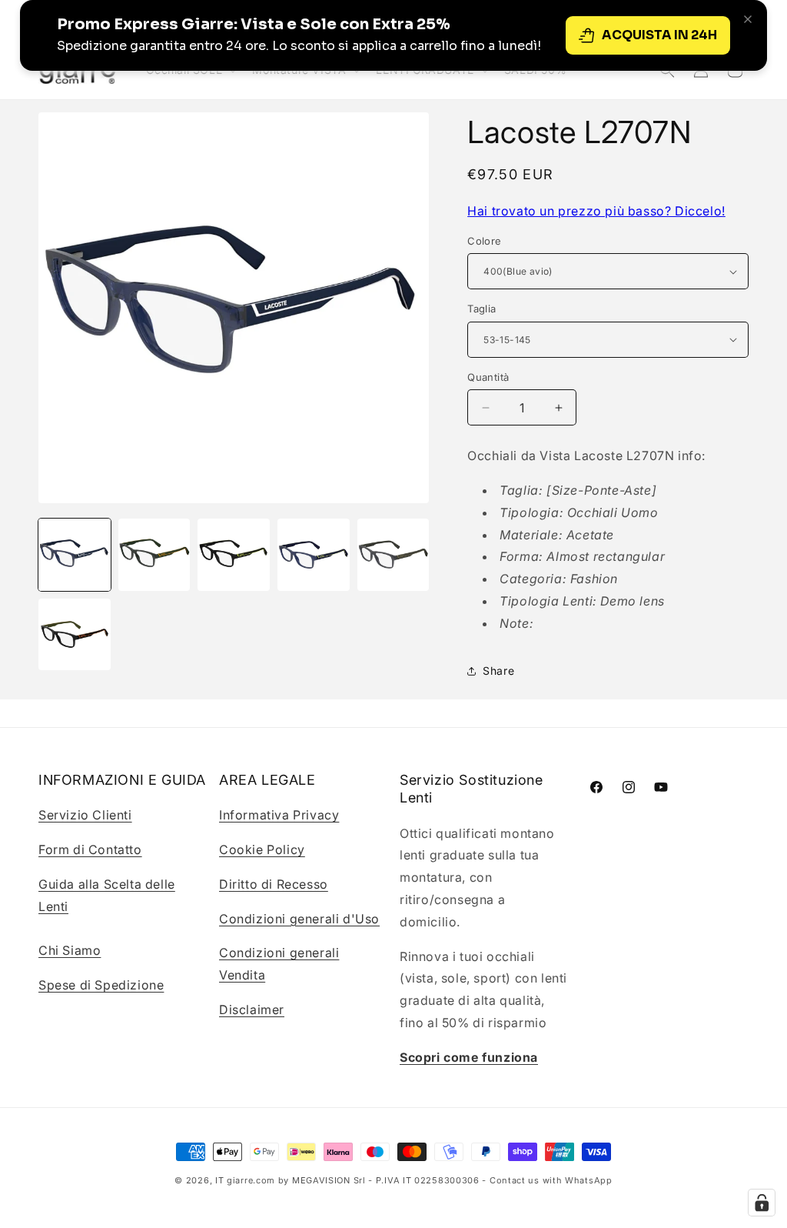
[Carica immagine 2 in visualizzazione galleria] (154, 555)
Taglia (481, 308)
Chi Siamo (69, 950)
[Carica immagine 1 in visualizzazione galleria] (74, 555)
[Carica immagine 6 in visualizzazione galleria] (74, 635)
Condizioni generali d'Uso (299, 918)
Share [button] (498, 670)
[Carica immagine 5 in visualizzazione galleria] (393, 555)
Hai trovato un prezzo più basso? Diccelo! (596, 211)
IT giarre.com (245, 1180)
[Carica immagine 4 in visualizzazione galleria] (313, 555)
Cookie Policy (262, 849)
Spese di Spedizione (101, 985)
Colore (484, 241)
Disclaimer (251, 1009)
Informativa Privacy (279, 815)
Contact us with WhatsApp (551, 1180)
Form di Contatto (90, 849)
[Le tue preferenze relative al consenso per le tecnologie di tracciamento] (762, 1203)
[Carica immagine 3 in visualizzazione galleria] (234, 555)
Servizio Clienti (85, 815)
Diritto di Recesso (273, 884)
